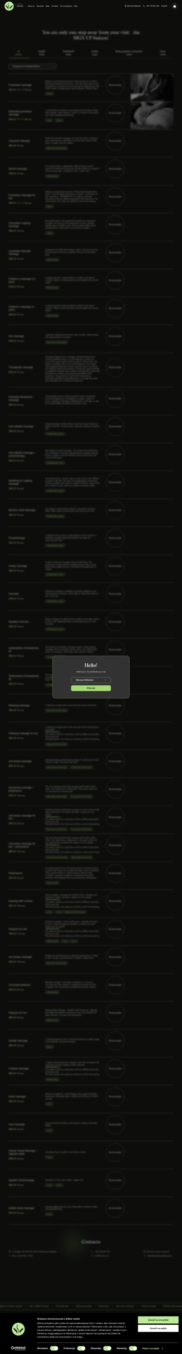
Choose (91, 688)
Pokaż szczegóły (150, 1348)
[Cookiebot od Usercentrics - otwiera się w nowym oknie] (18, 1348)
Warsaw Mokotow (134, 6)
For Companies (66, 6)
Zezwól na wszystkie (158, 1320)
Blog (47, 6)
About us (31, 6)
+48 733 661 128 (152, 6)
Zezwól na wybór (158, 1328)
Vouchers (40, 6)
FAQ (75, 6)
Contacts (54, 6)
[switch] (81, 1348)
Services (20, 6)
